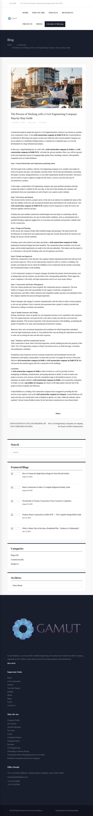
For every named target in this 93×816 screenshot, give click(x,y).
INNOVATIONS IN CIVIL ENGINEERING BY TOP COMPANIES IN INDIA (28, 425)
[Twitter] (67, 413)
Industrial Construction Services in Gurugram (23, 758)
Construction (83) (17, 560)
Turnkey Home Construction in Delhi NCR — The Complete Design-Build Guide (51, 515)
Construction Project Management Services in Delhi (25, 755)
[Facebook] (63, 413)
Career (9, 734)
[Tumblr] (74, 413)
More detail (11, 663)
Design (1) (14, 564)
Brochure (10, 744)
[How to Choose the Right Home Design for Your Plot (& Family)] (15, 474)
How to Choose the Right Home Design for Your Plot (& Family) (45, 473)
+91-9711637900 (13, 784)
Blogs (9, 699)
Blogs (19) (14, 555)
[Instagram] (12, 794)
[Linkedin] (77, 413)
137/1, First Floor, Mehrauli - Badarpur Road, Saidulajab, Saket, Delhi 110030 (41, 3)
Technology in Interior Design (18, 751)
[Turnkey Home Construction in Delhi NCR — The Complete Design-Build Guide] (15, 515)
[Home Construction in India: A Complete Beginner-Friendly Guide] (15, 488)
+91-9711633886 (13, 781)
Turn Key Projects (13, 688)
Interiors (10, 685)
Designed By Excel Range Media (67, 810)
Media (9, 695)
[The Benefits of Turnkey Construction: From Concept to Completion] (15, 501)
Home (9, 45)
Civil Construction (14, 681)
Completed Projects (14, 737)
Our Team (11, 730)
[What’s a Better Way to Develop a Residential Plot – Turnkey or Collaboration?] (15, 529)
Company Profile (13, 720)
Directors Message (14, 727)
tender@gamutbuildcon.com (17, 777)
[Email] (81, 413)
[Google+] (70, 413)
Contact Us (11, 705)
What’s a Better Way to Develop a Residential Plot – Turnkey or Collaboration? (50, 528)
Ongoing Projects (13, 741)
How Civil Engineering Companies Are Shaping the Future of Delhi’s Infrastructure (65, 425)
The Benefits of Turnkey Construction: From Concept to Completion (46, 501)
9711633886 (12, 3)
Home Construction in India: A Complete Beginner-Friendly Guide (46, 487)
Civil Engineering (13, 748)
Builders (10, 692)
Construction (21, 45)
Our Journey (11, 724)
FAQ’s (9, 702)
